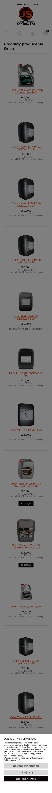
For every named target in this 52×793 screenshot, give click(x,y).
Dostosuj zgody (26, 772)
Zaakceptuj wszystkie (26, 778)
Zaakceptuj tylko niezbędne (26, 766)
